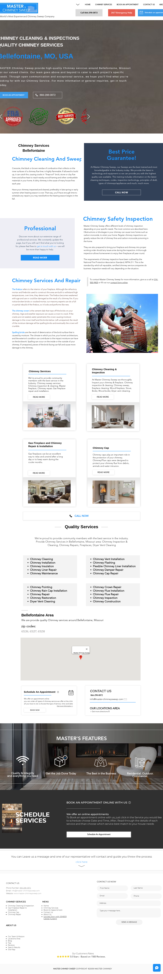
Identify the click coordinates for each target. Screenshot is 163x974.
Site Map (11, 949)
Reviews (11, 945)
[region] (58, 694)
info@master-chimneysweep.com (106, 699)
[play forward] (88, 117)
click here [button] (81, 861)
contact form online (119, 282)
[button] (77, 4)
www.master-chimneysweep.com (27, 893)
